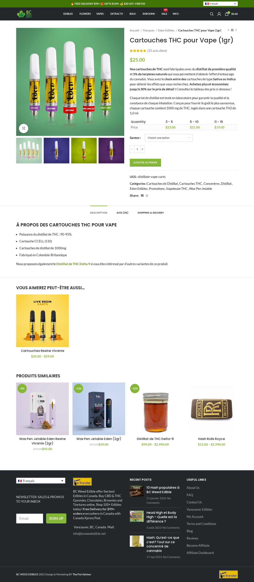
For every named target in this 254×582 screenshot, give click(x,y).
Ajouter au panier (145, 162)
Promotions (157, 189)
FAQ (190, 495)
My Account (195, 517)
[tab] (98, 211)
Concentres (211, 184)
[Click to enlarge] (23, 128)
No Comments (171, 527)
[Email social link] (142, 195)
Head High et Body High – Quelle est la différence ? (162, 517)
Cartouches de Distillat (162, 184)
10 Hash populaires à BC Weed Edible (163, 489)
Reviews (192, 538)
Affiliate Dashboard (200, 553)
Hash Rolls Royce (211, 439)
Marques (149, 30)
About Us (193, 488)
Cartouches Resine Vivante (42, 351)
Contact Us (194, 502)
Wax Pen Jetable (200, 189)
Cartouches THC (190, 184)
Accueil (135, 30)
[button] (220, 3)
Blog (190, 531)
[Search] (212, 14)
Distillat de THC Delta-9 (155, 439)
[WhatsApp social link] (147, 195)
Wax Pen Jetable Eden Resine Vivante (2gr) (42, 441)
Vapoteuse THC (177, 189)
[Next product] (236, 30)
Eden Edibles (166, 30)
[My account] (219, 14)
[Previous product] (228, 30)
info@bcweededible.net (89, 534)
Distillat (226, 184)
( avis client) (157, 51)
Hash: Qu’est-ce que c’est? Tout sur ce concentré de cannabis (163, 544)
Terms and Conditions (201, 524)
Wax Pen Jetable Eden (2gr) (98, 439)
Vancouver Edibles (199, 509)
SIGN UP (56, 518)
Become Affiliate (198, 545)
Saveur (135, 138)
